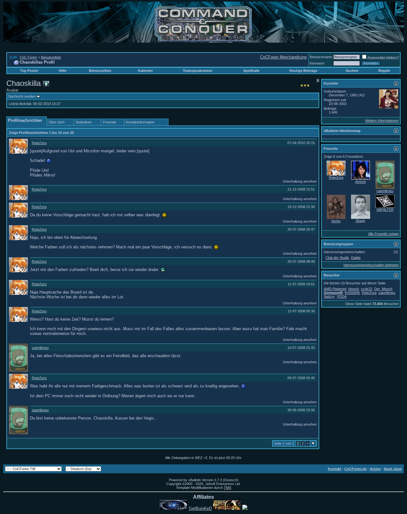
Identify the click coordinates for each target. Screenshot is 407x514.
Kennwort (317, 63)
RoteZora (39, 143)
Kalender (145, 71)
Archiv (375, 469)
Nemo (336, 221)
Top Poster (29, 71)
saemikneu (40, 348)
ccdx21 (366, 289)
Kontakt (334, 469)
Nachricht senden (22, 96)
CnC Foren (28, 57)
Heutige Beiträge (303, 71)
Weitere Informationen (382, 120)
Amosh (360, 182)
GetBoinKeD (200, 508)
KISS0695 (352, 293)
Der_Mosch (383, 289)
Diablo (356, 258)
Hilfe (62, 71)
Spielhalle (251, 71)
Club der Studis (337, 258)
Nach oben (393, 469)
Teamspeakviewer (197, 71)
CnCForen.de (355, 469)
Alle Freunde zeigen (383, 234)
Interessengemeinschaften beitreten (371, 265)
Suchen (352, 71)
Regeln (384, 71)
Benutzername (321, 57)
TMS (227, 488)
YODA (342, 296)
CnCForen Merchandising (283, 57)
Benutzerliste (51, 57)
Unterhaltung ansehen (300, 181)
